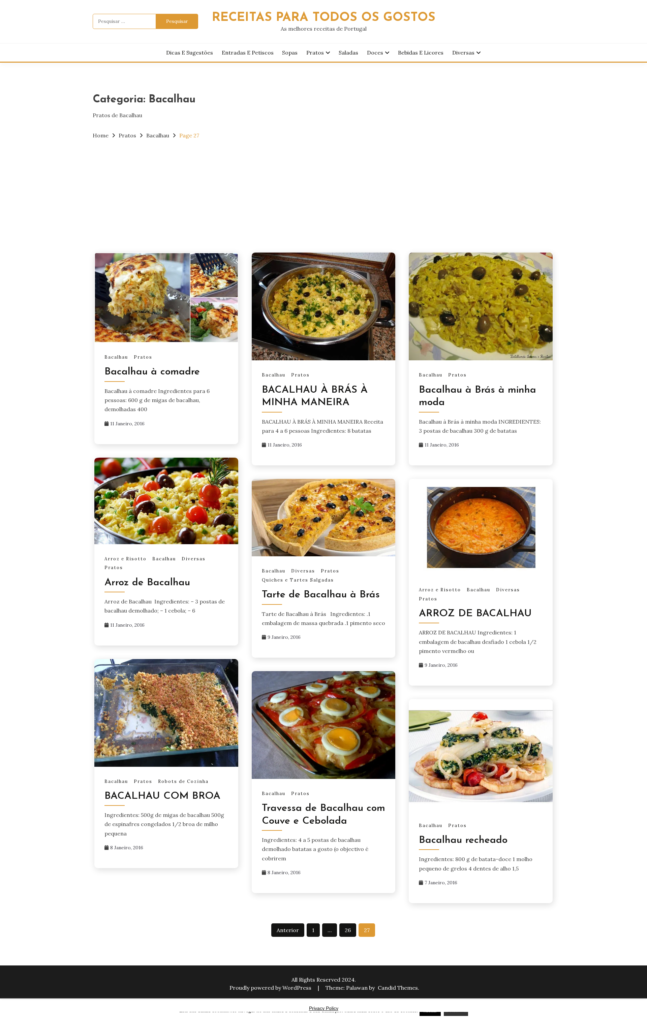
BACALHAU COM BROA (162, 796)
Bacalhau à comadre (152, 372)
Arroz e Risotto (125, 559)
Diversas (463, 52)
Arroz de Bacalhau (147, 583)
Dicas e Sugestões (189, 52)
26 (348, 930)
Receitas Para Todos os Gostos (323, 17)
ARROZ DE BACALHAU (475, 613)
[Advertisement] (323, 195)
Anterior (288, 930)
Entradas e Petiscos (248, 52)
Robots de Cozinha (183, 781)
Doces (375, 52)
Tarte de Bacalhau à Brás (321, 595)
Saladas (348, 52)
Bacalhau (116, 357)
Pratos (315, 52)
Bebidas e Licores (420, 52)
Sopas (290, 52)
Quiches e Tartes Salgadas (298, 580)
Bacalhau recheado (463, 840)
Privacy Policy (323, 1008)
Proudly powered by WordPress (271, 987)
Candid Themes (398, 987)
